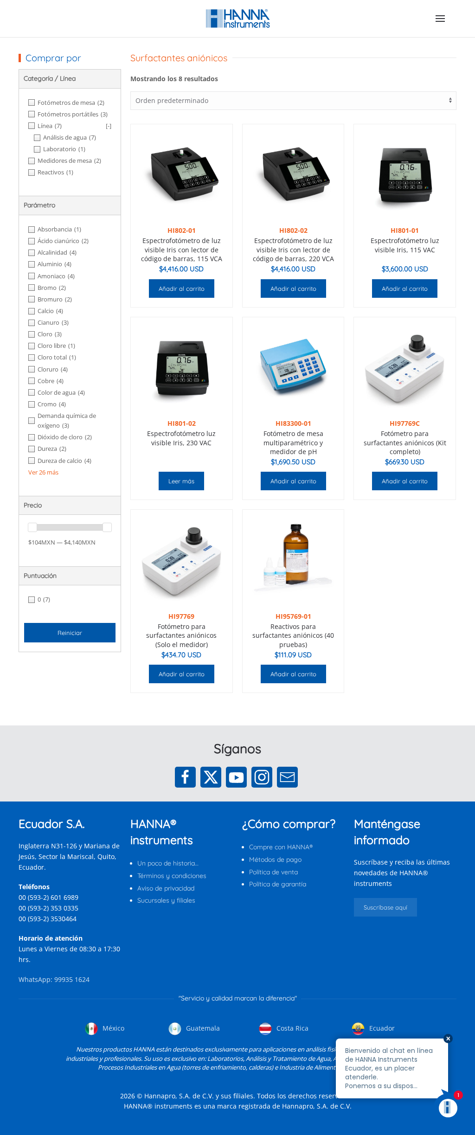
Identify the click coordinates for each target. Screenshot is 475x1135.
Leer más (181, 481)
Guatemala (202, 1028)
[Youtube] (236, 777)
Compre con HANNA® (281, 847)
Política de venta (273, 872)
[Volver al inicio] (238, 18)
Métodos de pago (275, 859)
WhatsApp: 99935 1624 (54, 979)
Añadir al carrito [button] (182, 288)
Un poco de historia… (168, 863)
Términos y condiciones (171, 876)
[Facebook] (185, 777)
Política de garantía (277, 884)
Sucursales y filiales (166, 900)
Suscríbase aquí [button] (385, 907)
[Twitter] (210, 777)
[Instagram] (261, 777)
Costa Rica (291, 1028)
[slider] (32, 527)
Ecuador (381, 1028)
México (112, 1028)
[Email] (287, 777)
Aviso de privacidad (165, 888)
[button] (440, 18)
